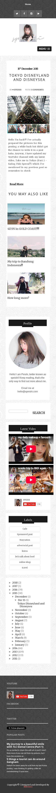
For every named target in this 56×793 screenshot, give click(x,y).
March (19, 637)
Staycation (25, 540)
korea (25, 551)
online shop (25, 562)
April (18, 634)
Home (28, 4)
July (17, 623)
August (19, 620)
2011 (15, 658)
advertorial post (25, 545)
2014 (15, 648)
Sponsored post (25, 534)
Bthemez (28, 786)
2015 (15, 593)
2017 (15, 586)
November (21, 609)
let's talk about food (24, 556)
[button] (46, 109)
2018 (15, 582)
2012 (15, 655)
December (21, 596)
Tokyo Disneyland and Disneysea (31, 605)
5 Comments (37, 90)
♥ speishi (17, 90)
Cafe (25, 529)
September (22, 616)
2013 (15, 651)
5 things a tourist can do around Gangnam (26, 760)
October (20, 613)
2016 (15, 589)
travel (25, 567)
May (18, 630)
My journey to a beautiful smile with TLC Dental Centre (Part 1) (25, 745)
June (18, 627)
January (20, 644)
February (20, 641)
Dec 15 (22, 600)
